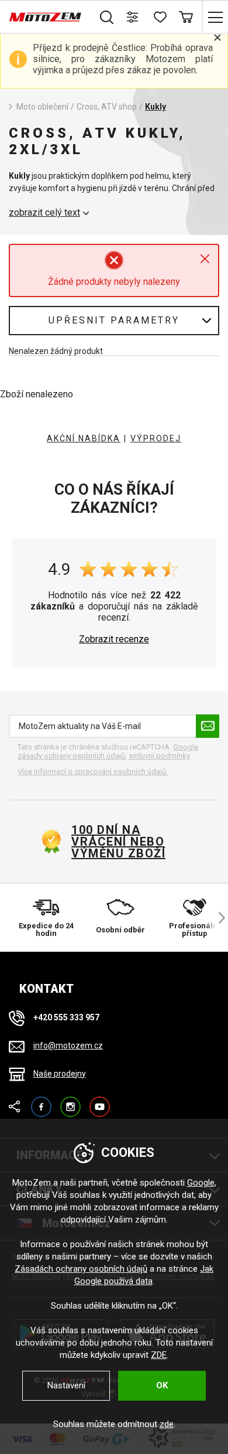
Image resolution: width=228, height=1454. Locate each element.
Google (201, 1182)
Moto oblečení (42, 107)
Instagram (70, 1101)
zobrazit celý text (44, 212)
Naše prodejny (59, 1073)
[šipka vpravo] (216, 917)
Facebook (41, 1101)
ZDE (159, 1355)
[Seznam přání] (159, 17)
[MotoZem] (45, 17)
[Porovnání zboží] (133, 17)
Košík (185, 17)
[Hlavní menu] (215, 17)
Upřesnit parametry (114, 320)
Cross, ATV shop (107, 107)
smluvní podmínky (159, 755)
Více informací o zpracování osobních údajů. (93, 771)
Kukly (155, 107)
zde (167, 1424)
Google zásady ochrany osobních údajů (108, 752)
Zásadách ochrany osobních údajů (81, 1269)
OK (162, 1385)
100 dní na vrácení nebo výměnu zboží (118, 841)
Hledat (107, 17)
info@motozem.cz (68, 1045)
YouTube (99, 1101)
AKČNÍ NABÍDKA (83, 438)
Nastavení (66, 1385)
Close (205, 258)
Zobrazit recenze (114, 639)
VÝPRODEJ (155, 438)
